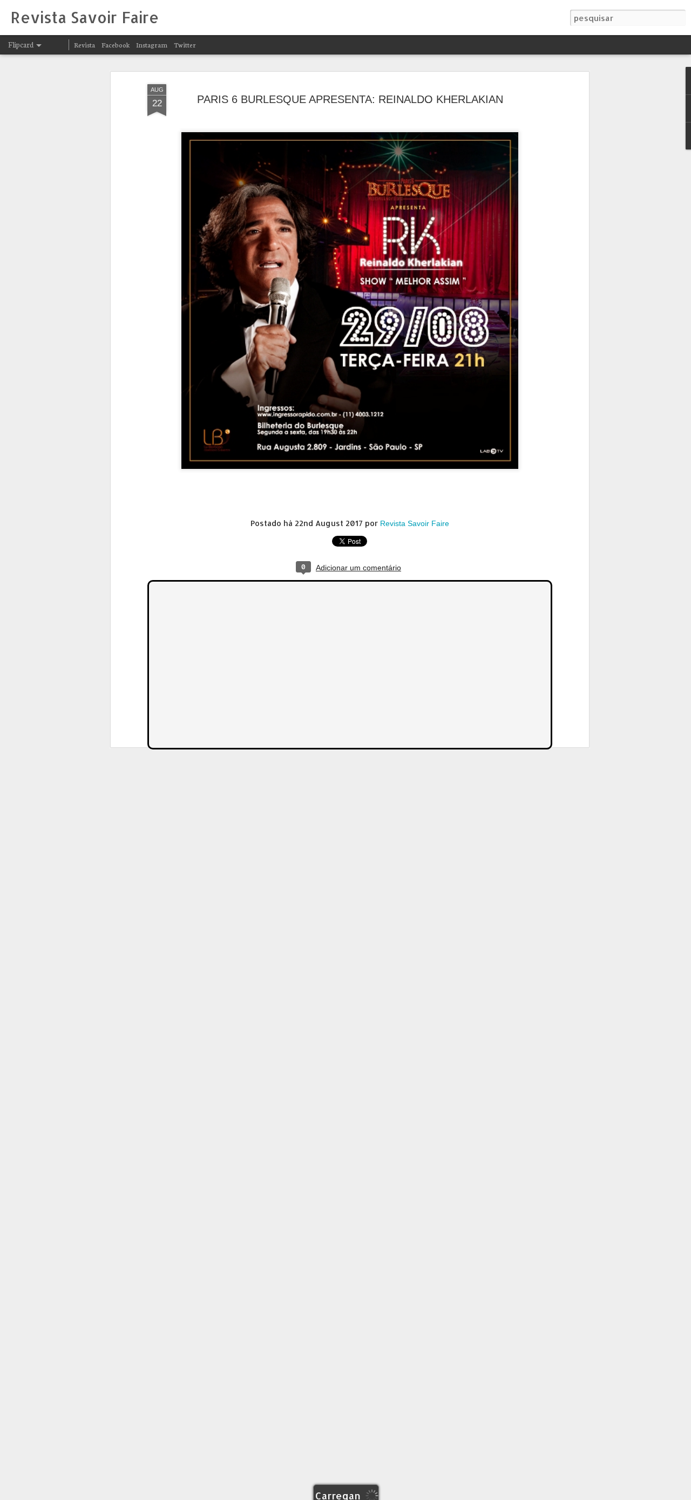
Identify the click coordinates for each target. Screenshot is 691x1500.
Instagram (151, 44)
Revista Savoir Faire (414, 523)
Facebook (115, 44)
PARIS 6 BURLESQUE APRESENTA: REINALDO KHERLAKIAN (350, 99)
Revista (84, 44)
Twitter (185, 44)
